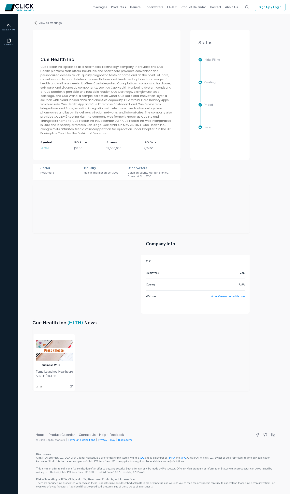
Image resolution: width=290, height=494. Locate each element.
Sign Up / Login (270, 7)
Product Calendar (62, 435)
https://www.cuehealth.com (227, 296)
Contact (215, 7)
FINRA (171, 457)
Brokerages (99, 7)
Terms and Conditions (81, 439)
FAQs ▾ (172, 7)
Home (40, 435)
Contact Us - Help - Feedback (101, 435)
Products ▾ (118, 7)
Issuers (135, 7)
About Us (231, 7)
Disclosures (125, 439)
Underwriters (153, 7)
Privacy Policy (106, 439)
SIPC (183, 457)
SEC (141, 457)
